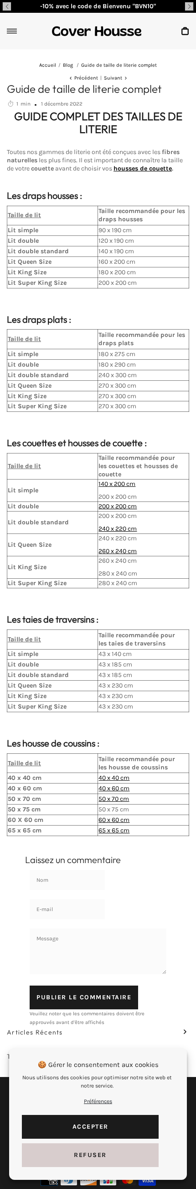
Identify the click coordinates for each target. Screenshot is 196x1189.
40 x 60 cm (113, 788)
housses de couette (142, 168)
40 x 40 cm (113, 778)
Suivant (113, 78)
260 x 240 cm (117, 551)
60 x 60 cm (113, 820)
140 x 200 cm (116, 484)
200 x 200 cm (117, 506)
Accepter (90, 1126)
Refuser (90, 1155)
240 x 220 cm (117, 529)
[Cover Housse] (96, 31)
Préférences (98, 1101)
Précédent (86, 78)
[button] (6, 6)
